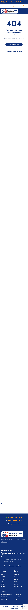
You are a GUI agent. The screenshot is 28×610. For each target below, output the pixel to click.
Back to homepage (14, 45)
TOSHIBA (17, 597)
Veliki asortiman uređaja (15, 520)
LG (15, 577)
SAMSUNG (4, 597)
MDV (15, 581)
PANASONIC (18, 594)
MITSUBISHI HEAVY (6, 594)
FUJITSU (3, 579)
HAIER (3, 586)
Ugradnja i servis (15, 524)
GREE (2, 584)
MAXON (16, 579)
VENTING (4, 599)
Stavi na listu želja (23, 5)
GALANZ (3, 581)
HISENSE (16, 574)
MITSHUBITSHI (18, 586)
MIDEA (16, 584)
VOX (16, 599)
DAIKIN (3, 577)
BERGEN (3, 574)
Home (18, 17)
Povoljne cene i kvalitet (15, 517)
